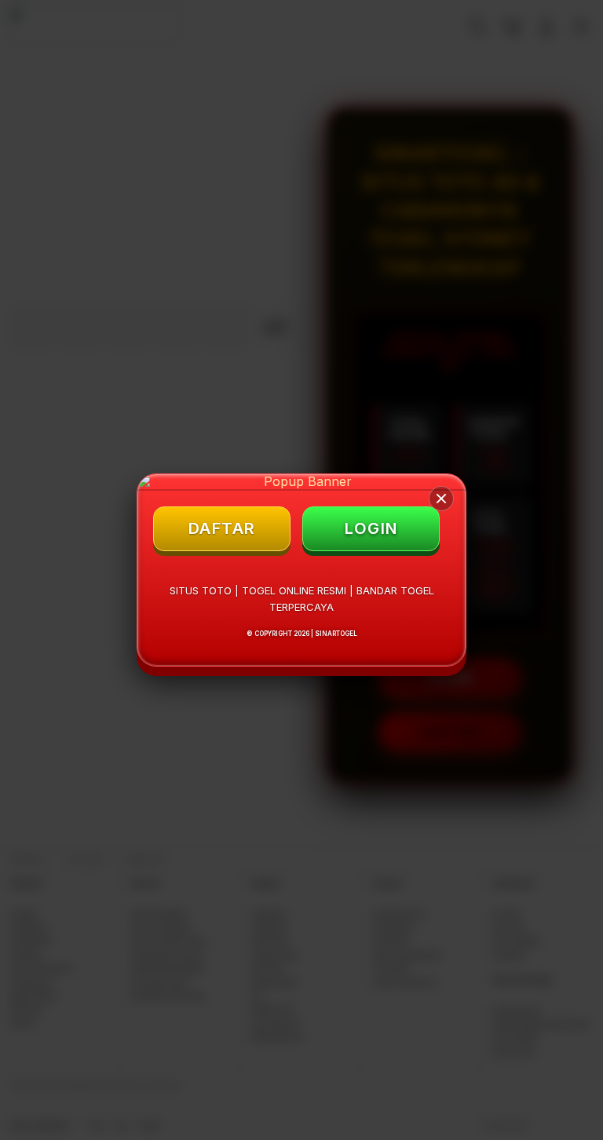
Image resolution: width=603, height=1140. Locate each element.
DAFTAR (222, 528)
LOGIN (371, 528)
